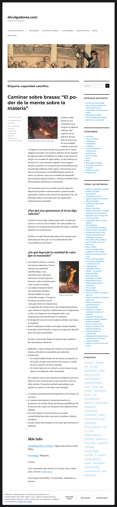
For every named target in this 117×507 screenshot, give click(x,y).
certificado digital (101, 403)
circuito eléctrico (91, 411)
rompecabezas (91, 173)
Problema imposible (93, 322)
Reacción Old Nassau (93, 329)
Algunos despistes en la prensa (97, 199)
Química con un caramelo (95, 120)
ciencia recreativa (15, 30)
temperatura (12, 138)
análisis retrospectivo (92, 379)
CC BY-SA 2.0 (47, 472)
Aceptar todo (69, 498)
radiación (11, 136)
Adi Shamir (100, 363)
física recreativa (91, 156)
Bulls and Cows (99, 391)
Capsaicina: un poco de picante (97, 216)
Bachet (94, 387)
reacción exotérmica (92, 459)
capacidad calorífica (92, 399)
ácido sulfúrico (90, 475)
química (102, 455)
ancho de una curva (92, 375)
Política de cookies (25, 502)
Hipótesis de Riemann (93, 435)
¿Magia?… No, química (94, 271)
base (101, 387)
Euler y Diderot (91, 247)
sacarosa (88, 463)
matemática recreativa (94, 165)
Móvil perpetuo (91, 290)
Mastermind (103, 443)
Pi (96, 455)
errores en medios (50, 30)
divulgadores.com (22, 17)
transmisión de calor (15, 140)
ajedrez (102, 371)
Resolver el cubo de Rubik (95, 103)
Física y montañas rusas (94, 249)
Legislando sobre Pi (93, 269)
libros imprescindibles (94, 163)
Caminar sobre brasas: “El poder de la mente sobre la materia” (42, 102)
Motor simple (91, 288)
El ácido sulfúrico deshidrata (96, 228)
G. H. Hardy (89, 431)
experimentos (82, 30)
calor (9, 126)
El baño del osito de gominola (96, 230)
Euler (105, 427)
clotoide (102, 415)
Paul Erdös (89, 455)
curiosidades (67, 30)
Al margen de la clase (93, 196)
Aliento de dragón (92, 201)
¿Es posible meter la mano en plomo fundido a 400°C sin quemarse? (96, 242)
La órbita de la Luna (93, 264)
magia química (101, 439)
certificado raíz (90, 407)
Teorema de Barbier (92, 467)
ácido (104, 471)
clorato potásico (90, 415)
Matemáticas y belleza (94, 115)
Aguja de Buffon (91, 371)
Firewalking (33, 455)
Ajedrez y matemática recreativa (97, 189)
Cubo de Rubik (90, 423)
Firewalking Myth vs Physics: (41, 446)
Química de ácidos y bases (95, 326)
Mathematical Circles (93, 281)
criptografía (90, 141)
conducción (12, 131)
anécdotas (34, 30)
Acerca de (12, 35)
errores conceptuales (92, 427)
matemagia (89, 447)
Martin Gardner (90, 443)
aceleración (89, 363)
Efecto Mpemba (91, 225)
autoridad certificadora (93, 383)
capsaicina (89, 403)
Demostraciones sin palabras (96, 319)
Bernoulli (88, 391)
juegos (88, 158)
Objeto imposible (92, 307)
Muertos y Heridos (91, 451)
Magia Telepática (92, 273)
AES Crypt (93, 367)
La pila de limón (91, 266)
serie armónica (99, 463)
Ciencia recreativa (92, 218)
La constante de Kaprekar (95, 261)
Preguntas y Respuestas (94, 317)
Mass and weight (92, 276)
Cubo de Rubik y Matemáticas (96, 118)
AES (86, 367)
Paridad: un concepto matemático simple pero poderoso (94, 312)
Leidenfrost (12, 133)
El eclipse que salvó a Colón (95, 232)
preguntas (89, 168)
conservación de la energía (95, 419)
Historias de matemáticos (95, 259)
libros (95, 30)
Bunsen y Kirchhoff (93, 208)
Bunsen (88, 395)
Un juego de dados (92, 341)
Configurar (102, 498)
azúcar (87, 387)
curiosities (89, 146)
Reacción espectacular (94, 324)
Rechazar (85, 498)
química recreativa (92, 170)
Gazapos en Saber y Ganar (95, 252)
